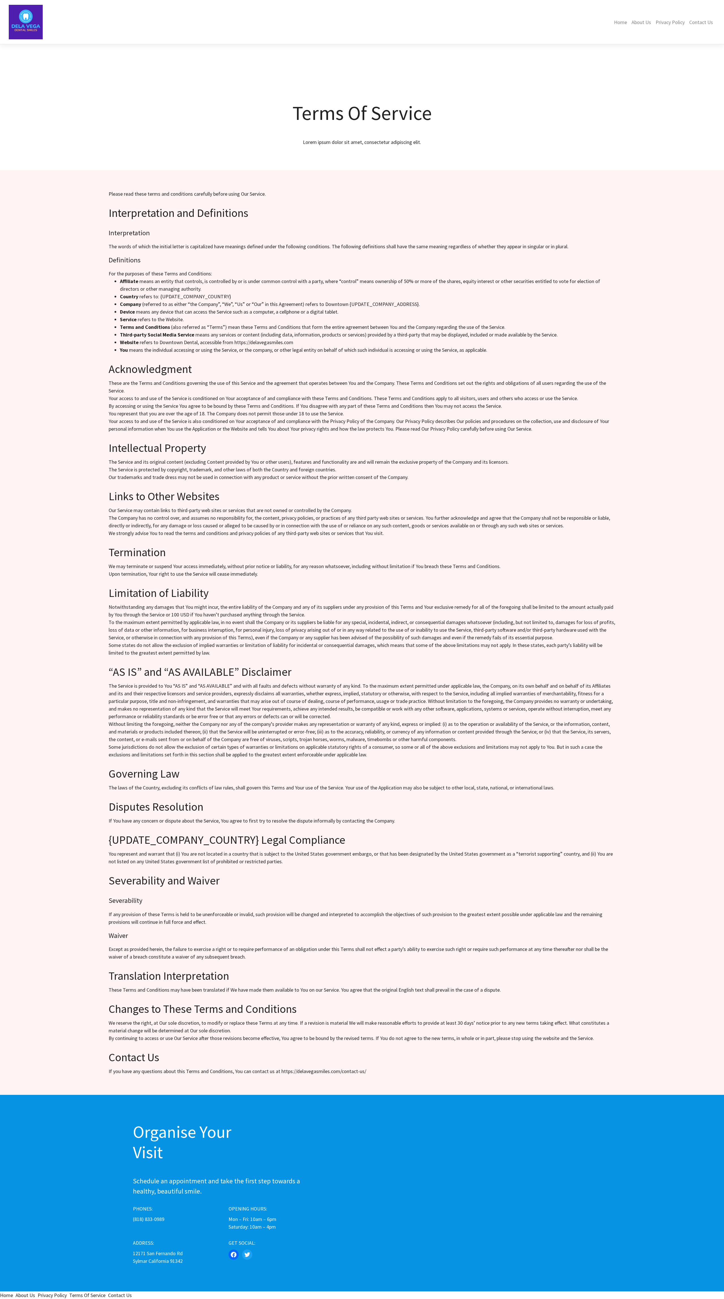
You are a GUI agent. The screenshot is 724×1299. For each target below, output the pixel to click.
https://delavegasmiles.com (263, 342)
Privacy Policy (670, 22)
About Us (641, 22)
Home (620, 22)
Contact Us (701, 22)
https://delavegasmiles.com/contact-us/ (323, 1071)
